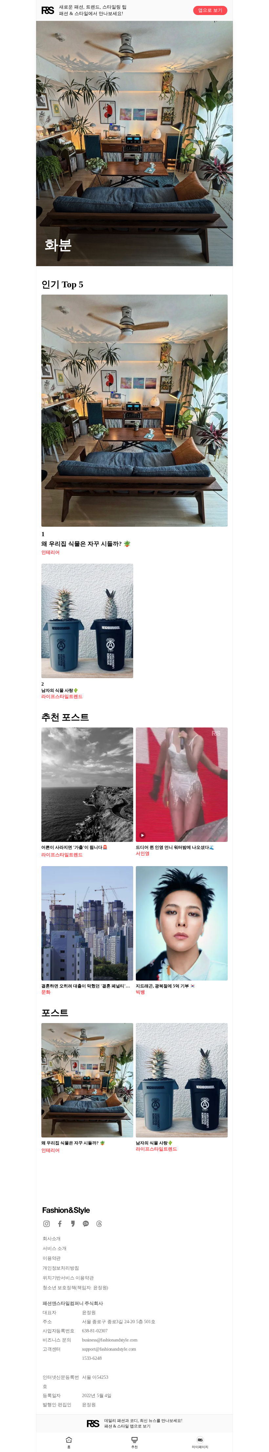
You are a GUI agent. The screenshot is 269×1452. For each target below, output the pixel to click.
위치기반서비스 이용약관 (68, 1277)
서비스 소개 (55, 1248)
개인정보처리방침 (61, 1268)
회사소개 (52, 1238)
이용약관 (52, 1258)
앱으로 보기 (210, 10)
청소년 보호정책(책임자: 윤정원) (75, 1287)
